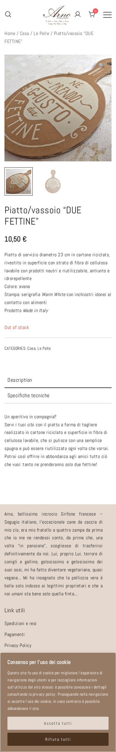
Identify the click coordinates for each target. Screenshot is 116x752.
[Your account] (77, 15)
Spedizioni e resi (20, 623)
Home (9, 33)
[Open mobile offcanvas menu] (107, 15)
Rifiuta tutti (58, 739)
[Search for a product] (8, 15)
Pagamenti (14, 634)
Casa (24, 33)
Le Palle (41, 33)
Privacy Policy (17, 645)
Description (19, 379)
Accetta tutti (58, 723)
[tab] (58, 380)
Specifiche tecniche (28, 395)
